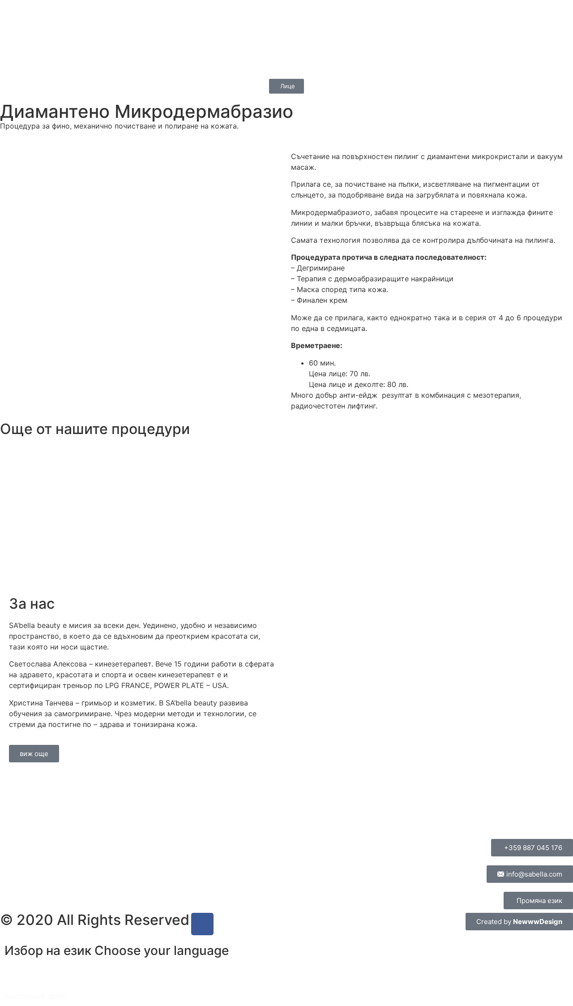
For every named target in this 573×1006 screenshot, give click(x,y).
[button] (12, 983)
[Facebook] (202, 924)
